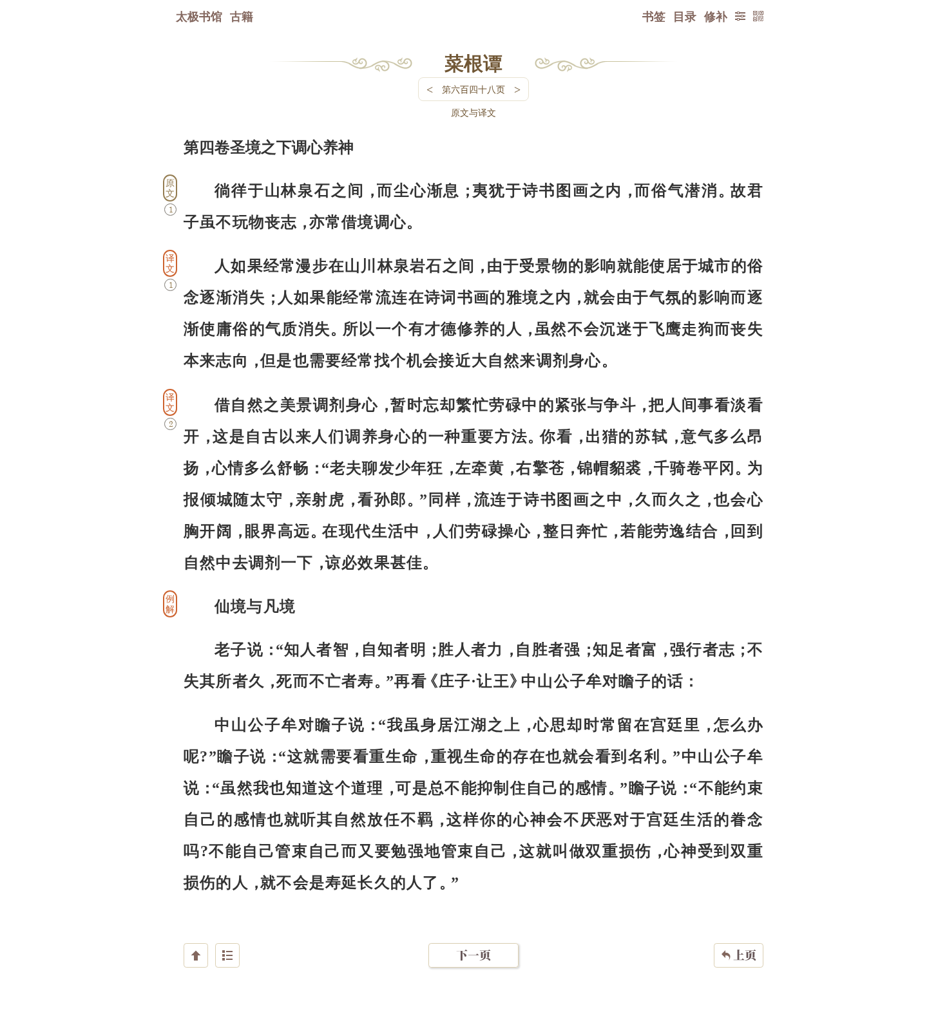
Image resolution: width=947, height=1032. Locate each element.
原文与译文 (473, 112)
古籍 (241, 16)
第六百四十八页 (473, 89)
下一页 (473, 955)
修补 (715, 16)
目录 (684, 16)
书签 (653, 16)
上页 (738, 955)
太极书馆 (199, 16)
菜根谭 (473, 62)
